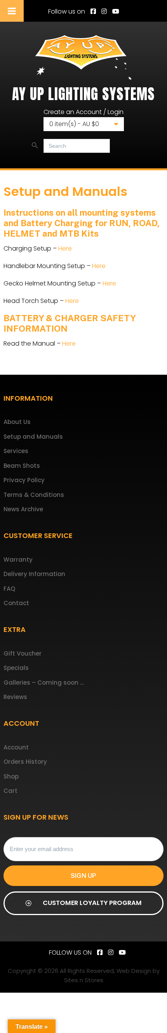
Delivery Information (34, 574)
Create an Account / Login (83, 111)
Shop (11, 776)
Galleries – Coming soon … (43, 682)
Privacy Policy (24, 480)
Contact (16, 603)
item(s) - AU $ (74, 123)
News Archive (23, 509)
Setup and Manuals (33, 437)
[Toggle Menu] (12, 11)
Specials (16, 668)
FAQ (9, 589)
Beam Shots (21, 466)
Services (15, 451)
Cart (10, 791)
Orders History (25, 762)
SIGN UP (83, 875)
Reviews (15, 697)
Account (16, 747)
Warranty (18, 559)
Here (65, 248)
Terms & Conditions (33, 495)
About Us (17, 422)
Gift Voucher (22, 653)
